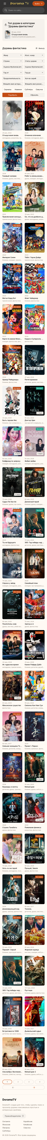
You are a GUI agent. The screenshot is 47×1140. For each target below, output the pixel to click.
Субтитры (6, 1131)
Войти (37, 4)
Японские (6, 1125)
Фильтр (42, 48)
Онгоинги (6, 1121)
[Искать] (5, 10)
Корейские (28, 1121)
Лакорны (6, 1128)
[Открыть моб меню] (4, 3)
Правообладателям (13, 1116)
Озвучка (27, 1128)
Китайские (28, 1125)
